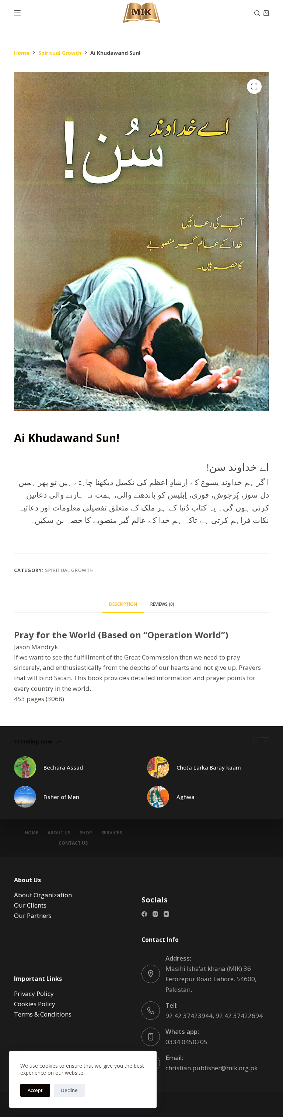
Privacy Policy (34, 993)
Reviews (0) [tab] (162, 604)
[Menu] (17, 13)
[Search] (257, 13)
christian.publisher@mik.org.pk (211, 1068)
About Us (59, 833)
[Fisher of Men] (25, 797)
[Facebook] (144, 914)
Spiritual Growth (69, 570)
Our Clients (30, 905)
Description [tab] (123, 604)
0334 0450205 (186, 1042)
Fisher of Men (61, 796)
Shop (86, 833)
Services (111, 833)
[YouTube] (166, 914)
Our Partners (33, 915)
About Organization (43, 895)
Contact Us (73, 843)
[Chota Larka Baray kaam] (158, 767)
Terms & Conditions (42, 1014)
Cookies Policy (34, 1004)
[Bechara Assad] (25, 767)
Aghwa (186, 796)
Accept (35, 1090)
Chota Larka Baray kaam (209, 767)
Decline (69, 1090)
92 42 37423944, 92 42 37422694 (214, 1015)
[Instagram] (155, 914)
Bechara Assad (63, 767)
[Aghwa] (158, 797)
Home (31, 833)
